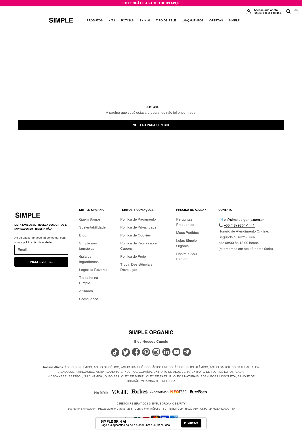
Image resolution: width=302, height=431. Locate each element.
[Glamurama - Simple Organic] (159, 393)
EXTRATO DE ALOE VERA (172, 371)
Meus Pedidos (187, 233)
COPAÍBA (145, 371)
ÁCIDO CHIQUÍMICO (78, 367)
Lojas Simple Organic (186, 243)
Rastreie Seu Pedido (186, 256)
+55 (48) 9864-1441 (239, 225)
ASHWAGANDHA (107, 371)
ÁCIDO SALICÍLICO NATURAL (230, 367)
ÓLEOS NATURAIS (186, 376)
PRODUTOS (95, 20)
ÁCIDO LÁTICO (162, 367)
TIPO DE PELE (166, 22)
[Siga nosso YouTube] (176, 352)
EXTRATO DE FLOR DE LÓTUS (212, 371)
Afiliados (86, 291)
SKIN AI (145, 22)
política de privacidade (37, 242)
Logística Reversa (93, 270)
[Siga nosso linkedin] (166, 352)
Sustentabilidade (92, 227)
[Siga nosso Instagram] (156, 352)
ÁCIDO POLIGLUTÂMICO (191, 367)
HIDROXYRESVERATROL (65, 376)
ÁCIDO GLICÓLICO (106, 367)
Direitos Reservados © (151, 403)
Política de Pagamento (138, 219)
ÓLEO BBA (112, 376)
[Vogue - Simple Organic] (119, 393)
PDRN (204, 376)
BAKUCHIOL (128, 371)
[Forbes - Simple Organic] (139, 393)
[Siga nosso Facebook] (136, 352)
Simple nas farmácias (88, 246)
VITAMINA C (149, 381)
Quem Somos (90, 219)
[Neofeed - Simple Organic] (178, 393)
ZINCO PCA (167, 381)
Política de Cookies (135, 235)
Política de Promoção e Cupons (138, 246)
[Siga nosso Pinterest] (146, 352)
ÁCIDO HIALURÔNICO (136, 367)
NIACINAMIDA (93, 376)
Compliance (88, 299)
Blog (82, 235)
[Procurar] (288, 11)
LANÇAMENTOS (193, 22)
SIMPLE (234, 20)
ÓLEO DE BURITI (132, 376)
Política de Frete (133, 256)
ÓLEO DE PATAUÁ (159, 376)
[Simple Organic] (61, 20)
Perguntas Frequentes (185, 222)
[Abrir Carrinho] (296, 11)
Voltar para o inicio (151, 125)
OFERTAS (216, 22)
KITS (112, 22)
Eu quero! (191, 423)
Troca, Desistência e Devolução (136, 267)
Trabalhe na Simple (88, 280)
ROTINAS (127, 20)
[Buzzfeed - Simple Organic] (198, 393)
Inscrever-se (41, 262)
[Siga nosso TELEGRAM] (187, 352)
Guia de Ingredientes (89, 259)
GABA (239, 371)
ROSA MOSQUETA (223, 376)
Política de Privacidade (138, 227)
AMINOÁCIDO (85, 371)
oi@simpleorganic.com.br (244, 219)
